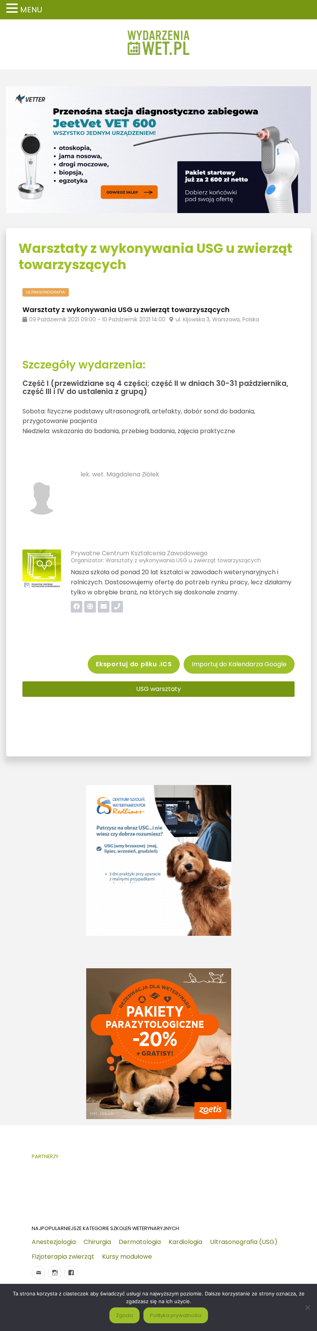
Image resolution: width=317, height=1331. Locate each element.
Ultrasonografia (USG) (244, 1241)
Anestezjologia (54, 1241)
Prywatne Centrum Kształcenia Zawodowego (139, 553)
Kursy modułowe (127, 1256)
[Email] (38, 1273)
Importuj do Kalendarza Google (239, 664)
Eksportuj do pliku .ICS (134, 664)
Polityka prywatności (175, 1315)
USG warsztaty (158, 688)
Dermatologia (140, 1241)
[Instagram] (54, 1273)
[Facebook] (71, 1273)
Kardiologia (185, 1241)
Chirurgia (97, 1241)
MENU (31, 9)
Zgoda (124, 1315)
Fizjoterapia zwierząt (63, 1256)
